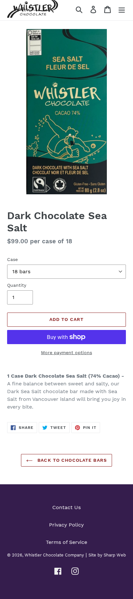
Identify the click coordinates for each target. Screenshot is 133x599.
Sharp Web (115, 555)
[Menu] (122, 9)
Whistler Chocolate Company (54, 555)
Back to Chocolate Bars (71, 460)
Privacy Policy (66, 525)
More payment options (66, 352)
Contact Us (66, 507)
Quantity (16, 285)
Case (12, 259)
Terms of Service (66, 542)
